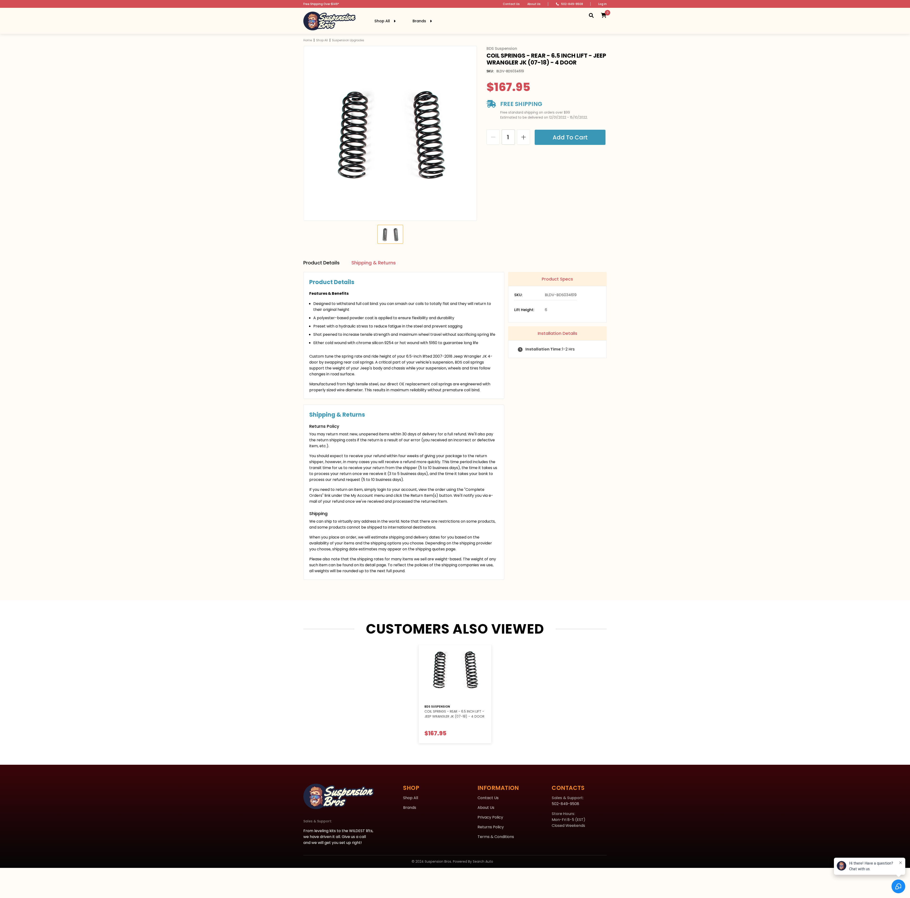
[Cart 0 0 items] (604, 15)
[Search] (591, 15)
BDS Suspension (437, 707)
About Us (534, 4)
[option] (390, 133)
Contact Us (511, 4)
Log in (602, 3)
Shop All (322, 40)
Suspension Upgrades (348, 40)
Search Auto (483, 861)
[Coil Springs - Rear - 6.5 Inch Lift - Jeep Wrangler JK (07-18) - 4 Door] (455, 672)
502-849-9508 (572, 4)
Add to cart (571, 137)
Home (307, 40)
